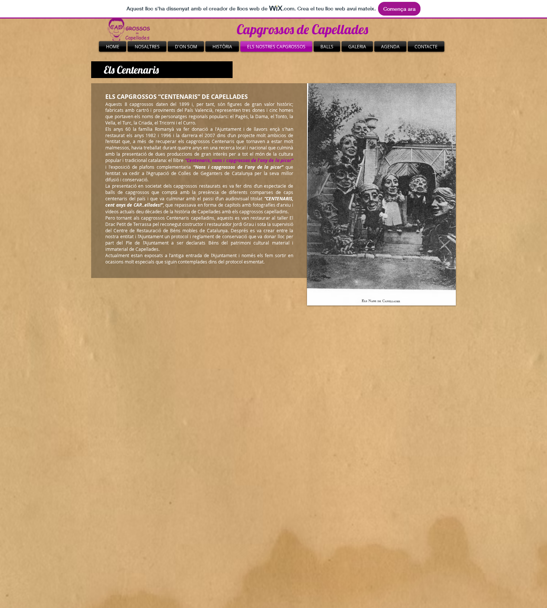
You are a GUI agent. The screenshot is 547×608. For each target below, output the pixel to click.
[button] (381, 148)
